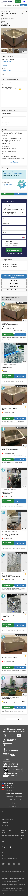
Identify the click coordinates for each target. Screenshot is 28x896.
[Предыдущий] (2, 40)
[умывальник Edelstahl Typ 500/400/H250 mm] (14, 312)
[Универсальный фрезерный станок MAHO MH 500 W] (14, 686)
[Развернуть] (14, 341)
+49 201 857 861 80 (9, 788)
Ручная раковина (6, 61)
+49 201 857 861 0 (8, 785)
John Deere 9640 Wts (14, 806)
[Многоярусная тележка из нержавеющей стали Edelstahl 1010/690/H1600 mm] (14, 562)
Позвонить (21, 194)
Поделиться (14, 286)
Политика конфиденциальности (14, 253)
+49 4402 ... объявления (10, 264)
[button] (26, 1)
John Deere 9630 (18, 796)
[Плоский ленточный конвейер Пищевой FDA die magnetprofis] (14, 353)
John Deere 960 (9, 796)
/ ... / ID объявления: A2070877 (10, 8)
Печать (14, 280)
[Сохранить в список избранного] (24, 12)
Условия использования (20, 891)
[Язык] (24, 1)
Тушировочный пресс (19, 803)
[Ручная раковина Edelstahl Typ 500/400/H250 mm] (14, 395)
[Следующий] (26, 40)
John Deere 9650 (7, 803)
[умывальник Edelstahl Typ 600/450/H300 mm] (14, 644)
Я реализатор (8, 241)
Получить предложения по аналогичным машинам (11, 244)
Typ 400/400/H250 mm (8, 70)
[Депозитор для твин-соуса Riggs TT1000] (14, 603)
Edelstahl (4, 65)
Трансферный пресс (19, 799)
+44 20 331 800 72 (8, 783)
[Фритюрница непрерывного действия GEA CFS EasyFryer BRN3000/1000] (14, 478)
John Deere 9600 (8, 799)
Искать (24, 5)
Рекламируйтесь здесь (14, 719)
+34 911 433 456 (8, 790)
